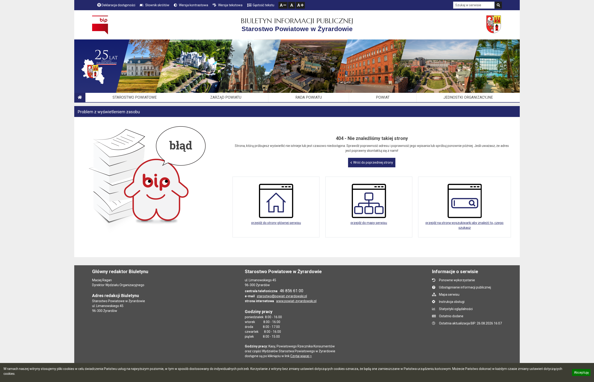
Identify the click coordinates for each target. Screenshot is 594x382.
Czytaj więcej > (301, 356)
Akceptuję (581, 373)
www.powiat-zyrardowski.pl (296, 301)
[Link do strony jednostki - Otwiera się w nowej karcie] (494, 24)
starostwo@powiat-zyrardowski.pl (282, 296)
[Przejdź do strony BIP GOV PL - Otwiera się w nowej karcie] (100, 24)
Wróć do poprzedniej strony (373, 162)
